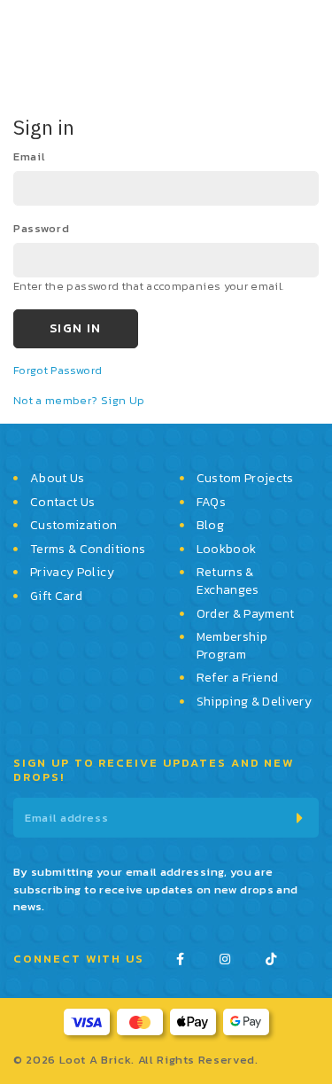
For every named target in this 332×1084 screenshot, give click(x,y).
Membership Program (232, 645)
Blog (210, 525)
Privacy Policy (72, 572)
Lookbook (227, 549)
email (29, 156)
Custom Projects (245, 478)
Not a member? (57, 400)
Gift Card (56, 596)
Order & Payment (246, 614)
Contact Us (63, 502)
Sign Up (122, 400)
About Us (57, 478)
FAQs (211, 502)
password (41, 228)
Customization (74, 525)
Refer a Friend (238, 678)
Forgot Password (57, 370)
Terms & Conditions (87, 549)
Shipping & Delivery (255, 702)
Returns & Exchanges (228, 581)
